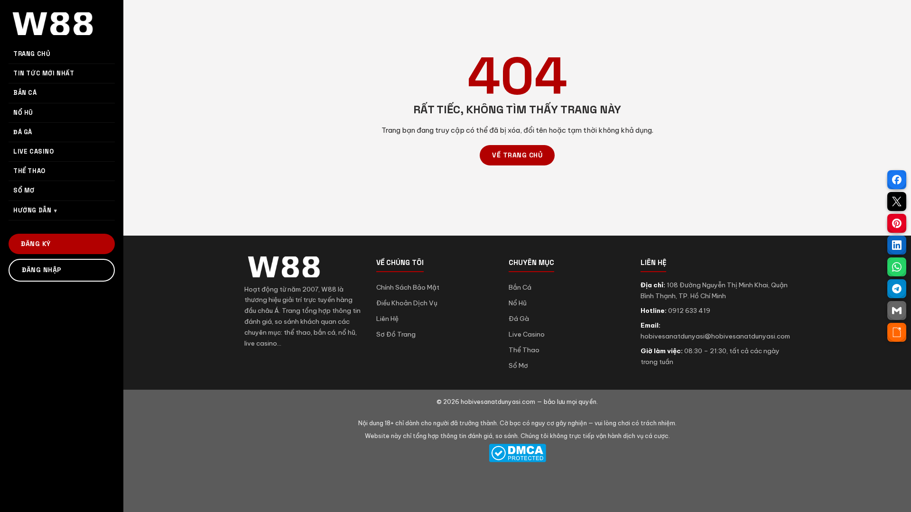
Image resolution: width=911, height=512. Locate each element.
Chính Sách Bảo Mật (407, 287)
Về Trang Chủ (517, 155)
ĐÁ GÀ (22, 132)
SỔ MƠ (24, 190)
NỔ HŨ (23, 113)
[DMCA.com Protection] (517, 453)
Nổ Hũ (518, 303)
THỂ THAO (29, 171)
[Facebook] (896, 179)
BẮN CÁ (25, 93)
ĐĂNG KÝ (36, 243)
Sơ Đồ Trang (396, 334)
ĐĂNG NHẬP (42, 269)
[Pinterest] (896, 223)
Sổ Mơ (518, 365)
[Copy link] (896, 332)
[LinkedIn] (896, 245)
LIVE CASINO (33, 151)
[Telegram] (896, 288)
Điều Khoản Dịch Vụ (406, 303)
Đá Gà (519, 318)
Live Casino (527, 334)
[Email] (896, 310)
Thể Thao (524, 350)
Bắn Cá (520, 287)
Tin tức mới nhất (43, 73)
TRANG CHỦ (31, 54)
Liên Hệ (387, 318)
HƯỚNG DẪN (32, 210)
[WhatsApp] (896, 266)
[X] (896, 201)
